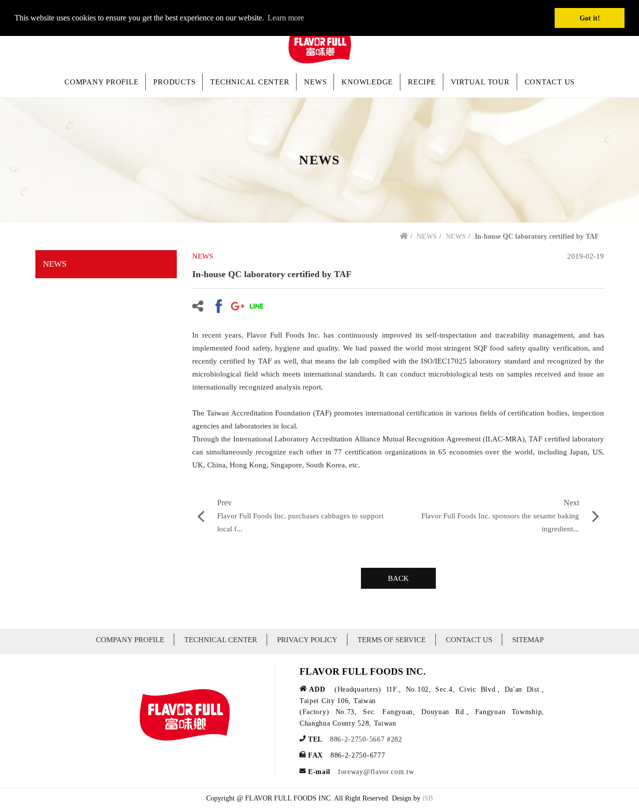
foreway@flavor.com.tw (376, 772)
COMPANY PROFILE (101, 82)
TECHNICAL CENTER (249, 82)
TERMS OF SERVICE (391, 640)
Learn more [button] (286, 17)
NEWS (315, 82)
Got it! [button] (590, 18)
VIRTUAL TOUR (480, 82)
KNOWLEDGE (367, 82)
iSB (427, 798)
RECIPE (422, 82)
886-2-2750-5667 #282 (366, 739)
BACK (398, 578)
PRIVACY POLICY (307, 640)
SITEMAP (528, 640)
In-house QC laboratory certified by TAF (537, 236)
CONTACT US (550, 82)
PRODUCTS (174, 82)
